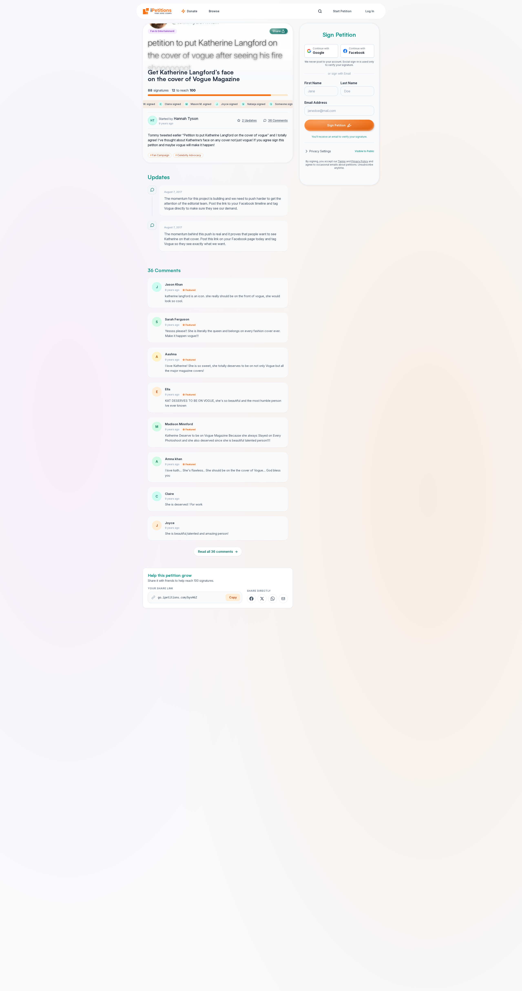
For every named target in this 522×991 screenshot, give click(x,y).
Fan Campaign (159, 155)
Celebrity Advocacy (188, 155)
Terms (342, 161)
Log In (369, 11)
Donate (192, 11)
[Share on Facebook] (251, 598)
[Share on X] (262, 598)
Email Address (315, 102)
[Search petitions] (320, 11)
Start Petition (342, 11)
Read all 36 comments (218, 552)
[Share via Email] (283, 598)
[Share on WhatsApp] (272, 598)
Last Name (349, 83)
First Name (313, 83)
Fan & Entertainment (162, 31)
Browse (214, 11)
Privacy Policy (359, 161)
